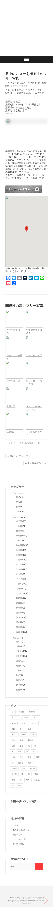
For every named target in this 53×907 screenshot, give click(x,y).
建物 (18, 665)
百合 (21, 757)
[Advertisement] (26, 28)
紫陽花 (20, 763)
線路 (29, 763)
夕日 (21, 729)
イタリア (20, 583)
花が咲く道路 (18, 844)
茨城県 (19, 617)
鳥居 (19, 785)
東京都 (30, 443)
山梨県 (19, 588)
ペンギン (16, 825)
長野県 (19, 598)
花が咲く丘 (17, 834)
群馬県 (19, 627)
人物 (18, 670)
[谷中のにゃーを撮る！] (23, 187)
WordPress (26, 903)
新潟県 (19, 550)
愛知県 (19, 612)
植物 (18, 680)
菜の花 (32, 768)
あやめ (25, 717)
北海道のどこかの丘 (21, 830)
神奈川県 (20, 545)
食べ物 (19, 685)
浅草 (19, 751)
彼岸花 (24, 734)
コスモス (33, 723)
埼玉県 (19, 521)
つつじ (35, 717)
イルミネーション (18, 723)
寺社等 (19, 656)
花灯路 (14, 768)
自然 (18, 646)
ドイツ (19, 579)
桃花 (21, 746)
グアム (19, 564)
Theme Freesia (26, 900)
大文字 (14, 734)
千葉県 (19, 526)
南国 (13, 729)
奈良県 (19, 540)
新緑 (21, 740)
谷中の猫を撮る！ (35, 463)
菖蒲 (23, 768)
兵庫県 (19, 531)
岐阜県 (19, 603)
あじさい (15, 717)
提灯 (33, 734)
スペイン (20, 593)
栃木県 (19, 622)
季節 (15, 493)
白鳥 (13, 757)
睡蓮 (38, 757)
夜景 (29, 729)
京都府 (19, 632)
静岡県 (19, 608)
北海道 (19, 569)
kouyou (32, 712)
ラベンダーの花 (19, 839)
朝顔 (13, 746)
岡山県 (19, 574)
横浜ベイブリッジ (17, 455)
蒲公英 (14, 774)
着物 (29, 757)
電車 (28, 780)
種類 (15, 638)
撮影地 (15, 517)
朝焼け (30, 740)
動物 (21, 443)
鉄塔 (13, 780)
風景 (18, 661)
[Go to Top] (44, 900)
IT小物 (21, 712)
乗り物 (19, 651)
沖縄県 (19, 559)
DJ (13, 712)
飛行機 (37, 780)
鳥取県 (19, 555)
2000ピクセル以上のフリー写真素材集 (29, 898)
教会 (13, 740)
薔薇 (36, 774)
